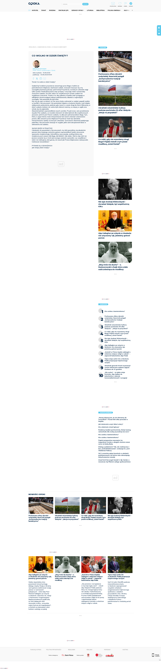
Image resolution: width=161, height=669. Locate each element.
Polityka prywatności (53, 649)
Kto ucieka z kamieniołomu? (108, 435)
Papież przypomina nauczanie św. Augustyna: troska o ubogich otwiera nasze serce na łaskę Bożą (114, 442)
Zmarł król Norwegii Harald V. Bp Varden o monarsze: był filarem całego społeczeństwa (114, 461)
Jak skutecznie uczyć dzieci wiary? (110, 424)
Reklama (89, 649)
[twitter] (159, 30)
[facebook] (159, 27)
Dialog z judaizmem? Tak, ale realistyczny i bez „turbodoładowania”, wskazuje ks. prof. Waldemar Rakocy (114, 448)
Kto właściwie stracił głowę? (108, 427)
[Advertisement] (80, 27)
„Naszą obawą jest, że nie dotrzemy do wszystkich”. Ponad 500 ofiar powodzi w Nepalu (113, 419)
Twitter (37, 78)
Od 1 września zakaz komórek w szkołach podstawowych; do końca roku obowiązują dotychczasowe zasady (114, 455)
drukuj (41, 78)
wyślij (45, 78)
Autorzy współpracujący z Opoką (46, 70)
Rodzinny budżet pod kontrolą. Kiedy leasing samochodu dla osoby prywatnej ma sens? (114, 431)
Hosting (125, 649)
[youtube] (159, 33)
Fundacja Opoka (35, 649)
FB (33, 78)
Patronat (107, 649)
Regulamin (71, 649)
